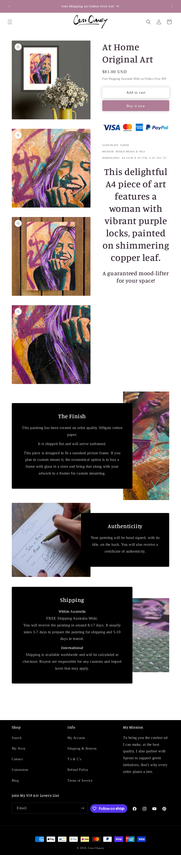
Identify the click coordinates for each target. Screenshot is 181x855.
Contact (17, 759)
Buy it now (136, 106)
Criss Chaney (96, 848)
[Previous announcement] (9, 6)
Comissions (20, 770)
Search (17, 738)
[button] (10, 22)
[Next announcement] (172, 6)
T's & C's (74, 759)
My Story (19, 748)
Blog (15, 780)
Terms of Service (80, 780)
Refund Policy (77, 770)
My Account (76, 738)
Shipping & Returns (82, 748)
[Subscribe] (82, 808)
